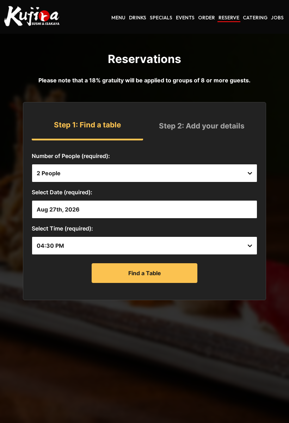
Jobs (277, 17)
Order (206, 17)
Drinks (137, 17)
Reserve (229, 17)
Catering (255, 17)
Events (185, 17)
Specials (161, 17)
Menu (118, 17)
